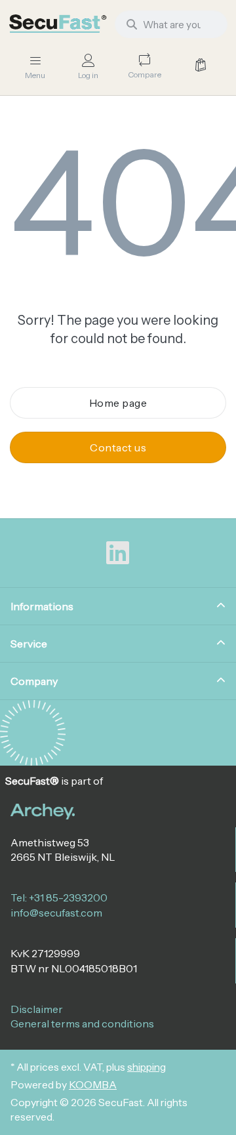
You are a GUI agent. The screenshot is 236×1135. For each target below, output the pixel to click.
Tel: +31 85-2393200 (59, 897)
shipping (146, 1067)
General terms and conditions (82, 1023)
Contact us (118, 447)
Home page (118, 402)
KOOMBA (93, 1085)
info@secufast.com (56, 912)
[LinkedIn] (118, 553)
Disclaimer (36, 1009)
